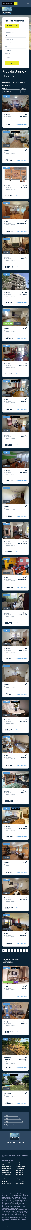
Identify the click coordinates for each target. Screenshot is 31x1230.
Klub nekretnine (6, 1170)
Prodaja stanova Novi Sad (11, 1116)
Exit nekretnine (19, 1174)
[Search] (15, 3)
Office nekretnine (6, 1168)
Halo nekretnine (20, 1168)
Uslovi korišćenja (22, 1145)
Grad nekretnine (6, 1163)
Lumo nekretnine (20, 1183)
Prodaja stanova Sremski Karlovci (13, 1122)
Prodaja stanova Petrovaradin (12, 1119)
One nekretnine (20, 1180)
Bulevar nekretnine (20, 1166)
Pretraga (10, 63)
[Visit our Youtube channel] (14, 1142)
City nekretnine (20, 1163)
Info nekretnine (20, 1164)
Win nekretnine (19, 1172)
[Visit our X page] (17, 1142)
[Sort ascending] (22, 91)
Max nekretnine (20, 1176)
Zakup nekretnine (20, 1181)
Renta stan (5, 1181)
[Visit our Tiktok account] (23, 1142)
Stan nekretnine (6, 1174)
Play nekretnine (6, 1176)
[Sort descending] (25, 91)
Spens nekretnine (6, 1172)
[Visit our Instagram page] (11, 1142)
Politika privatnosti (9, 1145)
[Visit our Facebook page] (8, 1142)
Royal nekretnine (6, 1166)
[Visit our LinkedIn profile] (20, 1142)
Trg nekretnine (19, 1178)
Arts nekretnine (6, 1180)
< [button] (3, 951)
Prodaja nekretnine (7, 1183)
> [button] (26, 951)
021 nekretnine (6, 1164)
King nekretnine (6, 1178)
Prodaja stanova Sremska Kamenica (14, 1125)
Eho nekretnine (19, 1170)
